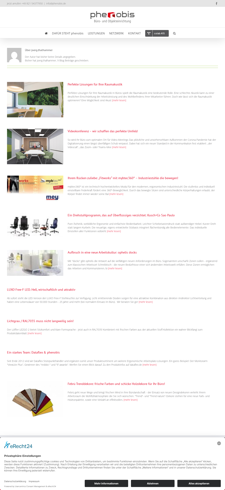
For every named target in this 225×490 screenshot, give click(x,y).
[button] (174, 33)
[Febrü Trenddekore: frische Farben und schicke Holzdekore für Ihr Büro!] (35, 399)
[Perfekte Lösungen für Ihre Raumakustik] (35, 99)
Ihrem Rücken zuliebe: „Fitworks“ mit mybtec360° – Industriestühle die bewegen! (123, 178)
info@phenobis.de (56, 3)
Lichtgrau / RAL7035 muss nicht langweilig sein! (40, 321)
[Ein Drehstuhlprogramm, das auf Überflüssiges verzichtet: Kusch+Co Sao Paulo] (35, 226)
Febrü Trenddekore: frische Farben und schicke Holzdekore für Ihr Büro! (116, 384)
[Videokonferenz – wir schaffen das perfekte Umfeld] (35, 146)
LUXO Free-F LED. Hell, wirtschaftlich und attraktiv (41, 290)
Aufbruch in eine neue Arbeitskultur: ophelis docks (102, 252)
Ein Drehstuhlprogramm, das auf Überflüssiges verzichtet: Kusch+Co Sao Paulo (121, 215)
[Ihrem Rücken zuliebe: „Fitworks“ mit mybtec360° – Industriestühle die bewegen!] (35, 188)
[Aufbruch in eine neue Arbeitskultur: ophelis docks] (35, 263)
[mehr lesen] (119, 100)
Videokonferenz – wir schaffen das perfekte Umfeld (103, 131)
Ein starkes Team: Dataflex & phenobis (33, 352)
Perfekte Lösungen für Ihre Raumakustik (95, 84)
